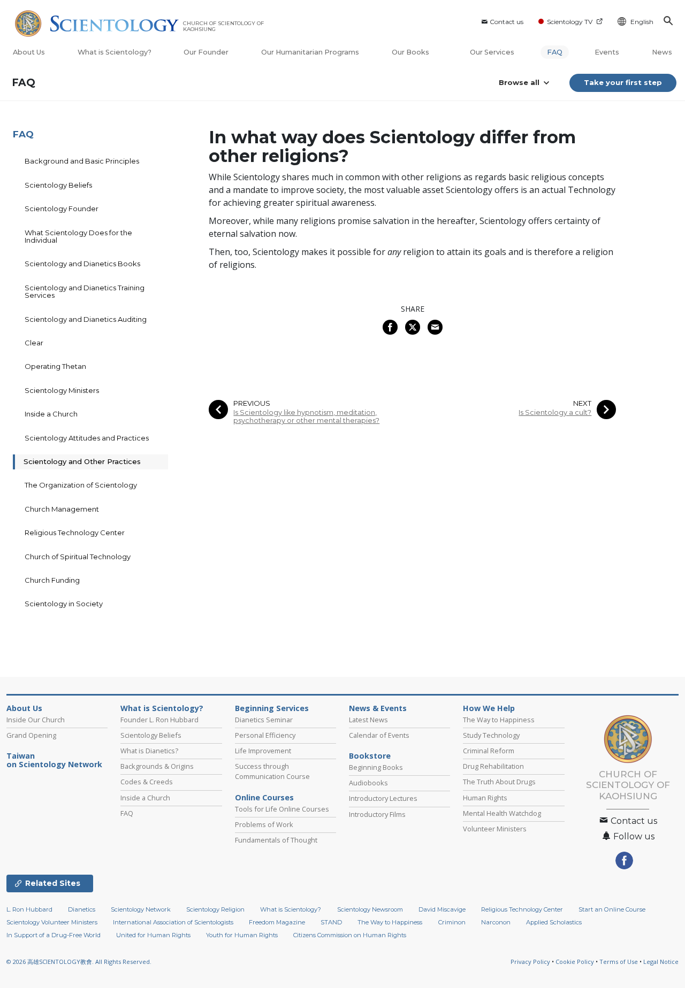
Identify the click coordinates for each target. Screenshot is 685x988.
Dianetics (81, 909)
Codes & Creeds (146, 781)
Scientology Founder (61, 208)
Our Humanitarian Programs (310, 52)
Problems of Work (264, 824)
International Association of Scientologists (173, 922)
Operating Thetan (55, 366)
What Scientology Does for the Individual (78, 236)
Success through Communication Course (272, 771)
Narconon (496, 922)
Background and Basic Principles (82, 161)
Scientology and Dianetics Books (82, 263)
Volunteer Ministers (495, 828)
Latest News (368, 719)
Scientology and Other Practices (82, 461)
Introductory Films (377, 814)
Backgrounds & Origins (157, 766)
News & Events (378, 708)
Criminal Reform (488, 750)
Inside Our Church (35, 719)
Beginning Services (272, 708)
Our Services (492, 52)
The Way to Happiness (499, 719)
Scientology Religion (215, 909)
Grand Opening (31, 735)
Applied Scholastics (554, 922)
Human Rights (485, 797)
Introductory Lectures (383, 798)
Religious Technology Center (75, 532)
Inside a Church (51, 414)
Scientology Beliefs (58, 185)
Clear (34, 342)
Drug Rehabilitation (493, 766)
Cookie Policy (574, 962)
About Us (29, 52)
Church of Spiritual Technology (78, 556)
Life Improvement (263, 750)
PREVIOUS (251, 403)
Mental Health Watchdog (502, 813)
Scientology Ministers (62, 390)
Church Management (62, 509)
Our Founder (206, 52)
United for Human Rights (153, 935)
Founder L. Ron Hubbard (159, 719)
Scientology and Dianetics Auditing (86, 319)
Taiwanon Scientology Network (54, 760)
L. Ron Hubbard (29, 909)
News (662, 52)
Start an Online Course (612, 909)
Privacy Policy (530, 962)
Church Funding (52, 580)
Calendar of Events (379, 735)
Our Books (411, 52)
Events (607, 52)
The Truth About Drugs (499, 781)
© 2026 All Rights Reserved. (78, 962)
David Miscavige (442, 909)
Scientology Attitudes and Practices (87, 438)
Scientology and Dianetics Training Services (84, 291)
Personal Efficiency (265, 735)
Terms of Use (618, 962)
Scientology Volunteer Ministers (51, 922)
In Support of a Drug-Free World (53, 935)
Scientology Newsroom (370, 909)
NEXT (582, 403)
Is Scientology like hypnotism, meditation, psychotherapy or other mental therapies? (306, 416)
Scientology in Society (64, 603)
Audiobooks (368, 783)
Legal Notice (661, 962)
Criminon (452, 922)
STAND (331, 922)
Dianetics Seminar (264, 719)
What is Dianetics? (149, 750)
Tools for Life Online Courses (282, 809)
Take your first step (623, 82)
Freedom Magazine (277, 922)
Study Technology (491, 735)
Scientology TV (569, 22)
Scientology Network (141, 909)
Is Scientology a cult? (555, 412)
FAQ (554, 52)
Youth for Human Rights (242, 935)
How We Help (489, 708)
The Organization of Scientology (81, 485)
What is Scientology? (114, 52)
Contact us (506, 22)
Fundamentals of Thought (276, 840)
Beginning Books (376, 767)
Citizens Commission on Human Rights (349, 935)
